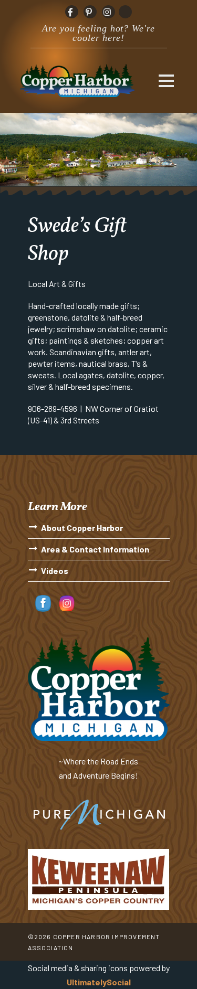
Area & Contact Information (95, 549)
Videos (54, 571)
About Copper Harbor (82, 528)
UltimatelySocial (99, 982)
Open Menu (166, 80)
